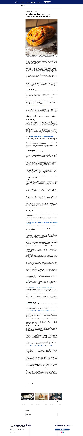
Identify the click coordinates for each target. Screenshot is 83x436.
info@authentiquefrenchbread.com (17, 429)
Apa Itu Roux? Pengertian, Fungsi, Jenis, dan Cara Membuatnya (26, 402)
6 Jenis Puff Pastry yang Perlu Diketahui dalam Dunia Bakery (55, 402)
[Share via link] (32, 383)
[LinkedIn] (63, 432)
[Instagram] (61, 432)
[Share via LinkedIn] (30, 383)
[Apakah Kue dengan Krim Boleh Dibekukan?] (41, 396)
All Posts (23, 5)
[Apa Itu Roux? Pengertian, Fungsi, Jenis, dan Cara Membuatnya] (27, 396)
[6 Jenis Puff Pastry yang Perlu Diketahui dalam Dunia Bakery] (55, 396)
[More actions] (56, 11)
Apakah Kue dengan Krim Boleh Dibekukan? (41, 402)
